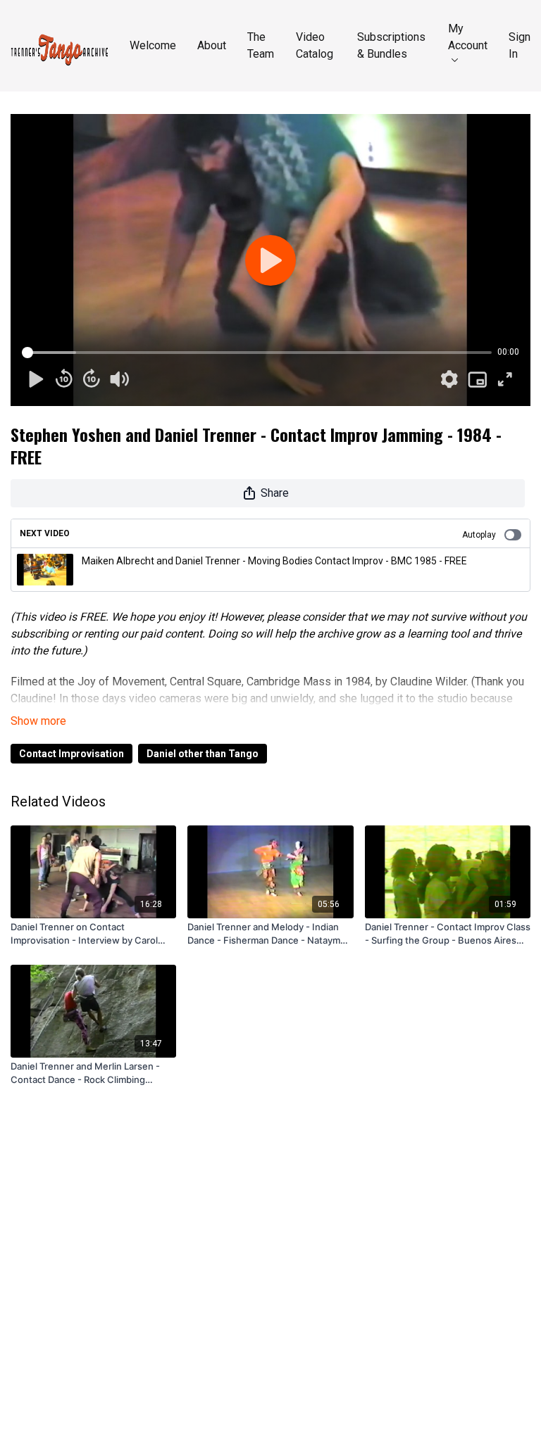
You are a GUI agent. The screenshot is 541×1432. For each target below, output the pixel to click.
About (211, 45)
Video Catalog (314, 45)
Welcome (153, 45)
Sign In (519, 45)
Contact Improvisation (71, 753)
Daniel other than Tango (203, 753)
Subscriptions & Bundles (391, 45)
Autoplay (479, 535)
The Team (260, 45)
